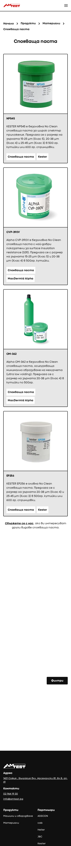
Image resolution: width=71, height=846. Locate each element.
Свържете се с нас (19, 523)
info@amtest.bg (13, 798)
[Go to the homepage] (14, 766)
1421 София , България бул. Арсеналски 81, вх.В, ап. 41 (35, 780)
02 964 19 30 (10, 793)
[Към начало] (11, 5)
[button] (66, 5)
